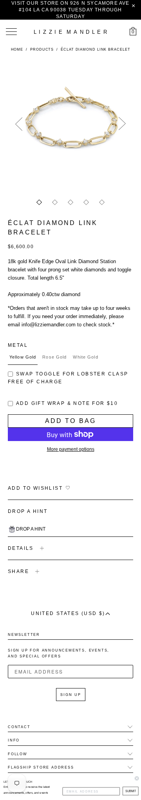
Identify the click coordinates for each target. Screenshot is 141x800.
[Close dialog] (136, 778)
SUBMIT (130, 791)
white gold (85, 357)
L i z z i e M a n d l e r (70, 32)
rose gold (54, 357)
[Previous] (18, 124)
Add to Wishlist (35, 488)
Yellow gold (22, 357)
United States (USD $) (68, 613)
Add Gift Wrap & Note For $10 (67, 403)
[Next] (122, 124)
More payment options (70, 449)
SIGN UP (70, 694)
